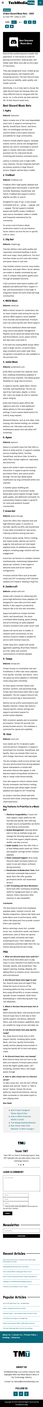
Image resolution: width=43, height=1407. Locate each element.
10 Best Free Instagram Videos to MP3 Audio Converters (19, 1323)
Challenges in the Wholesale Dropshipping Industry (17, 1281)
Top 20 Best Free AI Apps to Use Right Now (15, 1318)
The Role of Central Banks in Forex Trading (15, 1286)
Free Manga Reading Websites (23, 1123)
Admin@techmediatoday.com (26, 1381)
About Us (6, 1335)
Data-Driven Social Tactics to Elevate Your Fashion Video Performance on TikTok (19, 1261)
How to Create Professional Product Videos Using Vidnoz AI (20, 1276)
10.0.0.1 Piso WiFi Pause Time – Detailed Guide (16, 1303)
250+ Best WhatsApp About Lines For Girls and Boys (18, 1328)
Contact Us (17, 1335)
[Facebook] (15, 1394)
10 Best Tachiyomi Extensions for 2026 (14, 1308)
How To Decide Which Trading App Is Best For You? (17, 1271)
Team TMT (9, 17)
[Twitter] (21, 1394)
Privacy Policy (30, 1335)
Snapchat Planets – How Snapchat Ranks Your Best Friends (20, 1313)
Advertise (16, 1337)
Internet (7, 10)
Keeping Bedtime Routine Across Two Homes (16, 1267)
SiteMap (6, 1337)
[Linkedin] (26, 1394)
